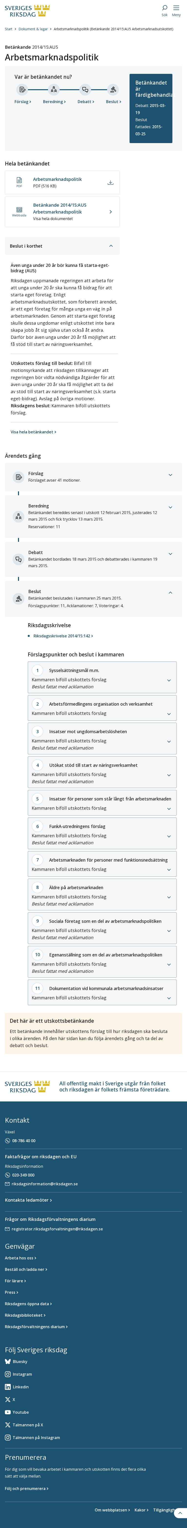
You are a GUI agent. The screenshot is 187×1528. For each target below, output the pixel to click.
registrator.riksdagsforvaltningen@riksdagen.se (57, 1229)
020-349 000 (23, 1175)
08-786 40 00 (23, 1140)
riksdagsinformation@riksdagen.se (45, 1184)
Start (8, 29)
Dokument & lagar (33, 29)
